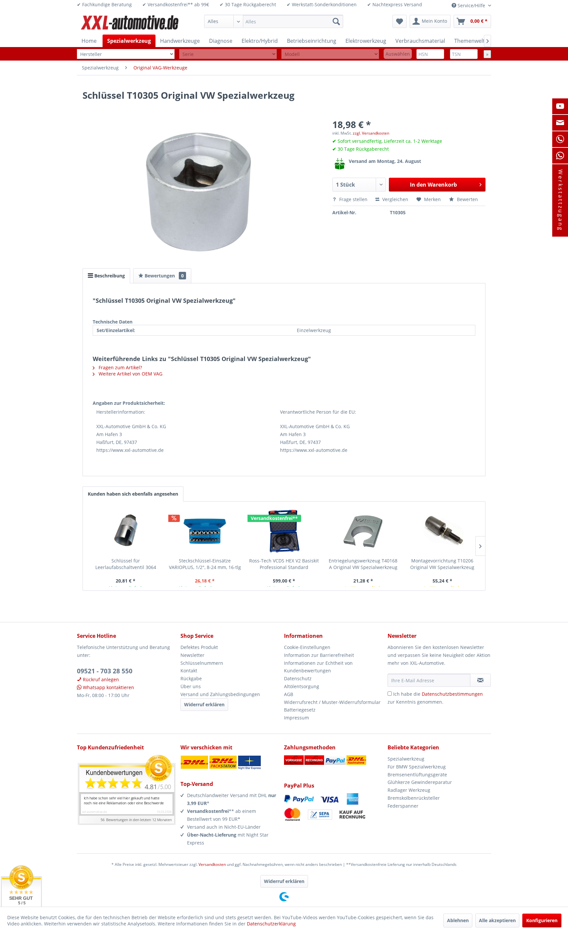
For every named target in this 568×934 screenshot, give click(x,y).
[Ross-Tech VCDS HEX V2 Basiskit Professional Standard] (284, 531)
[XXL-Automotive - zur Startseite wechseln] (129, 23)
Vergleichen (394, 199)
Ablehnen (458, 920)
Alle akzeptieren (497, 920)
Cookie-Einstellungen (307, 647)
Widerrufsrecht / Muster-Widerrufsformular (332, 702)
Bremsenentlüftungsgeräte (417, 774)
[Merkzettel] (399, 21)
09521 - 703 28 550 (104, 671)
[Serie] (228, 54)
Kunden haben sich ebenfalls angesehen (133, 494)
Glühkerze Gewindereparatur (420, 782)
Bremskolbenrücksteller (414, 798)
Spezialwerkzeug (406, 759)
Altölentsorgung (301, 686)
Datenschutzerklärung (271, 924)
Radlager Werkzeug (409, 790)
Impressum (296, 717)
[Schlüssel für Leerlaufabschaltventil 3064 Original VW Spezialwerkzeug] (125, 531)
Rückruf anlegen (100, 679)
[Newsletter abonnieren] (480, 680)
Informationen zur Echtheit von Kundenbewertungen (318, 667)
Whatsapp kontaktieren (108, 687)
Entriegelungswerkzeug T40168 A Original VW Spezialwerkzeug (363, 564)
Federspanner (403, 806)
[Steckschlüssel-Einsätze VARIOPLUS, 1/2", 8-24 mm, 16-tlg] (205, 531)
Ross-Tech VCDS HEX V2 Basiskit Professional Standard (284, 564)
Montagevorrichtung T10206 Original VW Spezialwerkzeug (442, 564)
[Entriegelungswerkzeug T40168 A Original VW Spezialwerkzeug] (363, 531)
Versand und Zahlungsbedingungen (220, 694)
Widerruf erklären (204, 704)
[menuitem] (273, 21)
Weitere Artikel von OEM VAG (129, 374)
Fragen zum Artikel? (119, 367)
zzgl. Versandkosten (371, 133)
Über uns (190, 686)
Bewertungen (163, 275)
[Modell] (330, 54)
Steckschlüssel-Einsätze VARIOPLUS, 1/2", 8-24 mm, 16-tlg (205, 564)
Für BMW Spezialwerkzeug (417, 767)
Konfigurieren (541, 920)
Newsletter (192, 655)
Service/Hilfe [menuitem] (471, 5)
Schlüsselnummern (201, 663)
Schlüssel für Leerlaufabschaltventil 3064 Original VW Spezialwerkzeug (126, 564)
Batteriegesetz (300, 710)
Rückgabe (191, 678)
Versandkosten (212, 864)
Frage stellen (353, 199)
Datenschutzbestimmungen (452, 694)
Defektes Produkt (199, 647)
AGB (288, 694)
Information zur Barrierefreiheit (319, 655)
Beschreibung (109, 275)
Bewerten (467, 199)
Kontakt (188, 670)
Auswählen (398, 54)
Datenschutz (298, 678)
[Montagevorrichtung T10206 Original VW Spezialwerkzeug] (442, 531)
